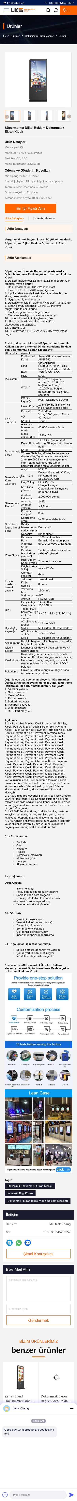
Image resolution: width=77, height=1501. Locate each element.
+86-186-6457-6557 (61, 3)
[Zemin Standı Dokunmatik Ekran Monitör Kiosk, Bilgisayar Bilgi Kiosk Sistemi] (20, 1377)
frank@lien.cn (15, 3)
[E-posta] (27, 1242)
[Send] (71, 1494)
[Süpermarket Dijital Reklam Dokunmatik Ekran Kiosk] (38, 79)
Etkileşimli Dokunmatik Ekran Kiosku (30, 1185)
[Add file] (5, 1494)
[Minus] (71, 1408)
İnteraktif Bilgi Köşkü (20, 1193)
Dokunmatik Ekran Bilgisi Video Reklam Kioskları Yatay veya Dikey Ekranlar (55, 1399)
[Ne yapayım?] (19, 1243)
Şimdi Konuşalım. (38, 1254)
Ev (4, 36)
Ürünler (15, 36)
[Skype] (9, 1242)
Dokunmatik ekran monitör (39, 36)
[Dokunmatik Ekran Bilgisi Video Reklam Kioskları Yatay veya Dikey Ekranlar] (56, 1377)
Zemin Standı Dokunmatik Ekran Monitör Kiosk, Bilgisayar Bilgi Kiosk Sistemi (20, 1399)
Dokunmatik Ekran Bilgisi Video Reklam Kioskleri (38, 1200)
